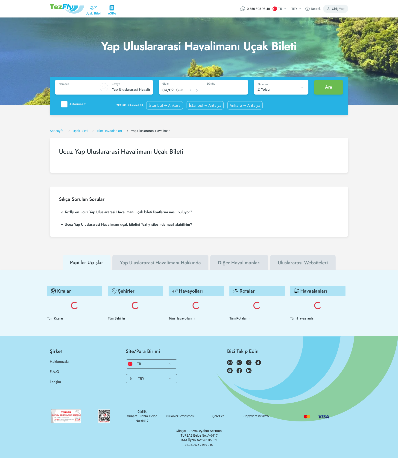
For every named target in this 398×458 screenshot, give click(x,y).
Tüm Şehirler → (118, 318)
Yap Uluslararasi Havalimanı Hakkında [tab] (160, 262)
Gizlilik (142, 411)
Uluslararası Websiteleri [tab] (303, 262)
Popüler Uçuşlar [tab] (86, 262)
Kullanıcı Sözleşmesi (180, 416)
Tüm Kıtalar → (57, 318)
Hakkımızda (59, 361)
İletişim (55, 381)
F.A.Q (54, 371)
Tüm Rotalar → (240, 318)
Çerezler (218, 416)
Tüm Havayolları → (182, 318)
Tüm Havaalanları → (304, 318)
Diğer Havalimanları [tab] (239, 262)
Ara (328, 87)
